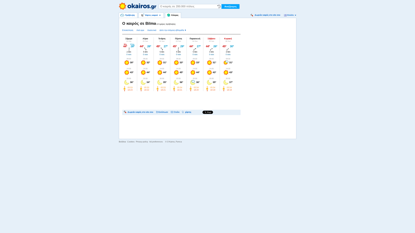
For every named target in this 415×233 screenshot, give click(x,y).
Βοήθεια (122, 142)
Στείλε (177, 112)
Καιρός (137, 6)
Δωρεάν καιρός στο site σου (267, 15)
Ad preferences (156, 142)
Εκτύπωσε (163, 112)
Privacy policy (142, 142)
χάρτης (188, 112)
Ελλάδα (290, 15)
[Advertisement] (181, 100)
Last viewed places (219, 6)
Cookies (131, 142)
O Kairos (171, 142)
